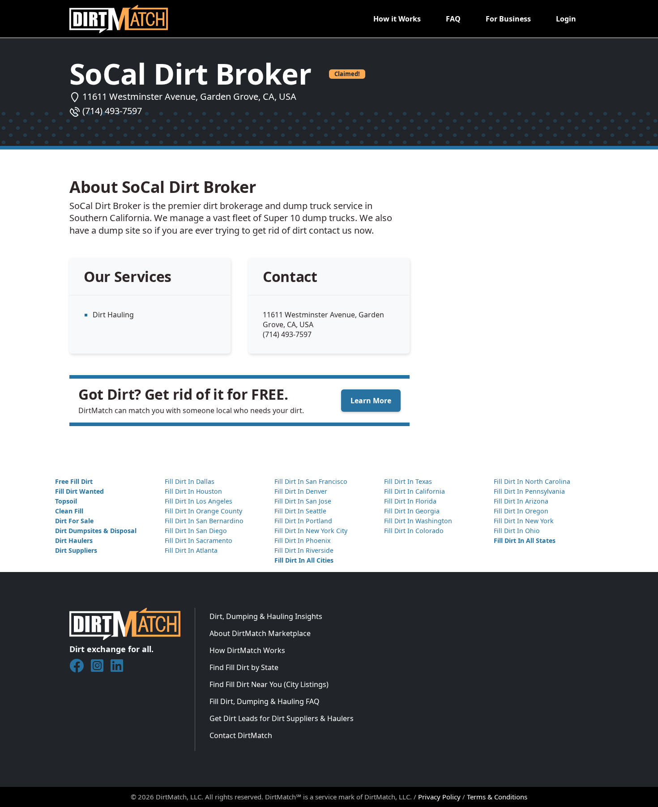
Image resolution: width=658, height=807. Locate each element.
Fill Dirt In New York (524, 521)
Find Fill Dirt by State (243, 667)
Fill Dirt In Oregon (521, 511)
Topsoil (66, 501)
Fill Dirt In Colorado (414, 530)
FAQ (453, 19)
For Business (508, 19)
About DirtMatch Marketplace (260, 633)
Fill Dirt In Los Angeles (198, 501)
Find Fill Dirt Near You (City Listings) (269, 684)
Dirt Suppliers (76, 550)
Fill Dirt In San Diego (196, 530)
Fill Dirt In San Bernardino (204, 521)
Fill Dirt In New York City (310, 530)
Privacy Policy (439, 796)
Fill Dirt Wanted (79, 491)
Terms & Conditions (497, 796)
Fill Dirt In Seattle (300, 511)
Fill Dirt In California (414, 491)
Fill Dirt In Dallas (189, 481)
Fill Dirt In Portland (303, 521)
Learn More (370, 401)
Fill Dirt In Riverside (303, 550)
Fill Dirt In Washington (418, 521)
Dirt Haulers (74, 540)
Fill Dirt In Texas (408, 481)
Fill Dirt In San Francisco (310, 481)
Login (566, 19)
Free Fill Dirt (74, 481)
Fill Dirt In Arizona (521, 501)
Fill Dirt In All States (524, 540)
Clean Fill (69, 511)
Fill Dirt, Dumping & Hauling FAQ (264, 701)
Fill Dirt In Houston (193, 491)
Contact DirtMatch (240, 735)
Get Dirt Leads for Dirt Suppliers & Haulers (281, 718)
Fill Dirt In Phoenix (302, 540)
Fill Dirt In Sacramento (198, 540)
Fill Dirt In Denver (300, 491)
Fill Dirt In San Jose (302, 501)
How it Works (397, 19)
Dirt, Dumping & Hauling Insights (265, 616)
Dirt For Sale (74, 521)
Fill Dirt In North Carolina (532, 481)
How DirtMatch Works (247, 650)
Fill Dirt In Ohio (517, 530)
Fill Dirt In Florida (410, 501)
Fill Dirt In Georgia (412, 511)
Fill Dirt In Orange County (203, 511)
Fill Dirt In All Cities (303, 560)
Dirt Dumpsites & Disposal (96, 530)
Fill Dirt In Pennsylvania (529, 491)
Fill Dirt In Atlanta (191, 550)
